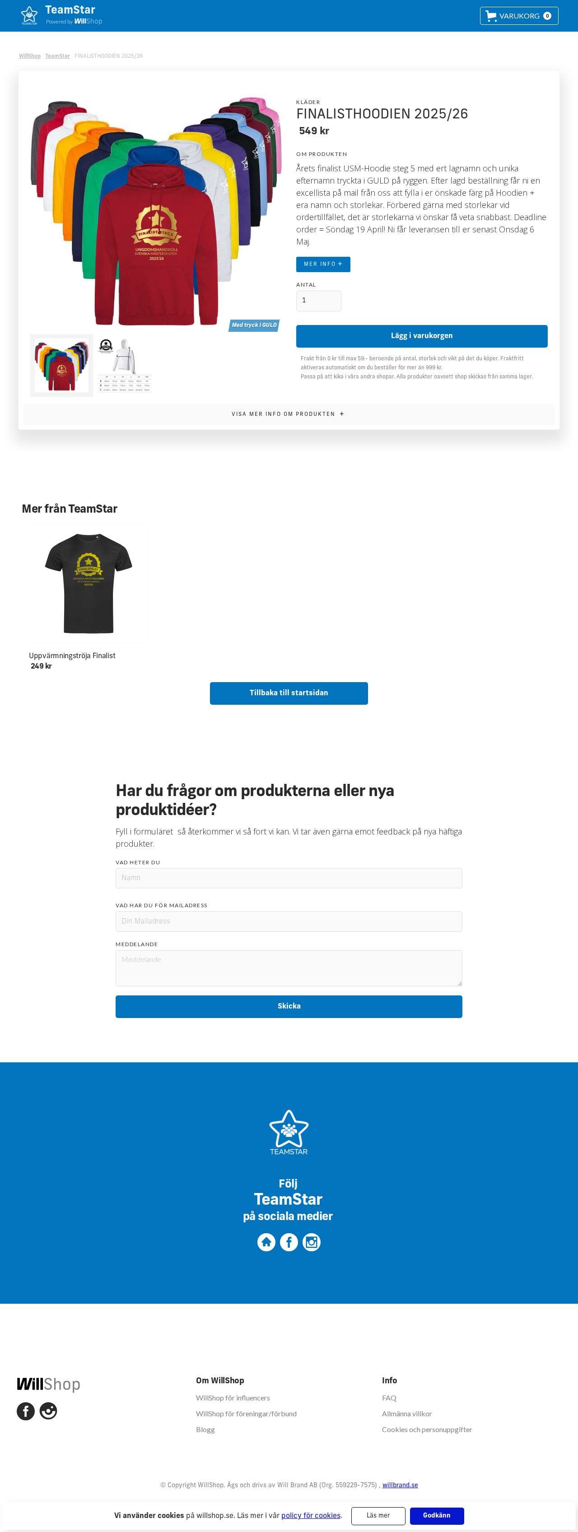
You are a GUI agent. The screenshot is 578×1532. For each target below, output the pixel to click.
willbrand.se (400, 1485)
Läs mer (378, 1516)
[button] (519, 16)
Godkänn (437, 1516)
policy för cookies (310, 1516)
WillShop (30, 56)
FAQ (389, 1397)
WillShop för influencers (233, 1397)
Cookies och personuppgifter (427, 1429)
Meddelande (137, 944)
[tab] (61, 365)
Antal (306, 284)
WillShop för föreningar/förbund (246, 1413)
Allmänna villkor (407, 1413)
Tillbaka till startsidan (289, 693)
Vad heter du (138, 862)
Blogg (205, 1429)
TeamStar (57, 56)
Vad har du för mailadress (162, 905)
